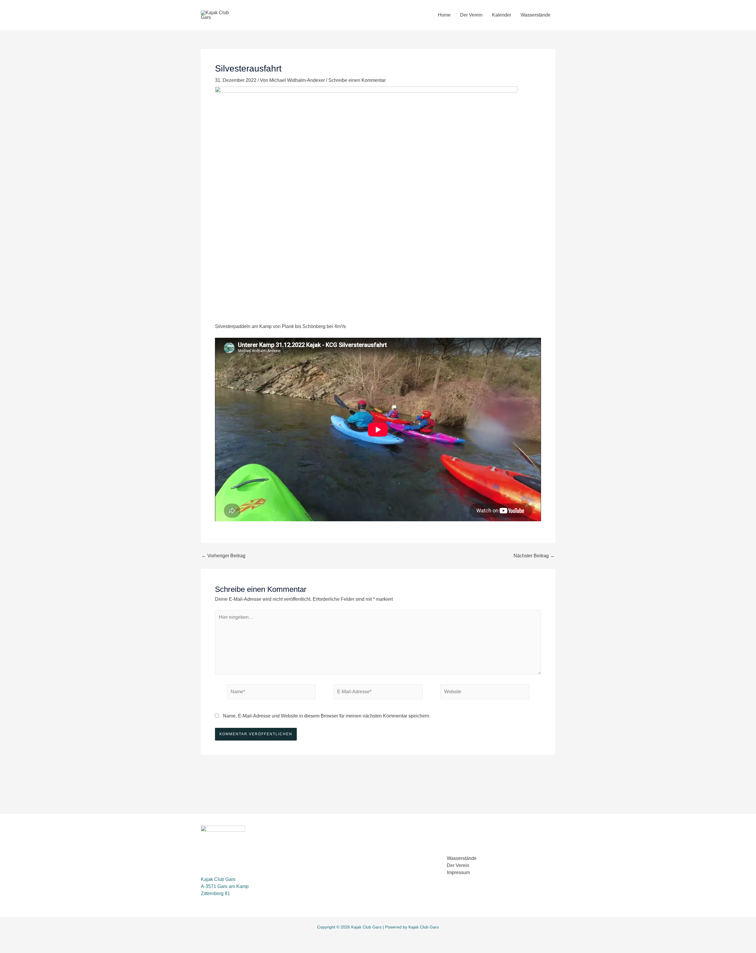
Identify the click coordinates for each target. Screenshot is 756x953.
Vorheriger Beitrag (223, 555)
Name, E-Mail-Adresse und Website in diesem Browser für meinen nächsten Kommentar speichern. (326, 715)
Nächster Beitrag (534, 555)
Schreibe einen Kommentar (357, 80)
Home (444, 14)
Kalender (501, 14)
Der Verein (471, 14)
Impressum (458, 872)
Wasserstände (535, 14)
